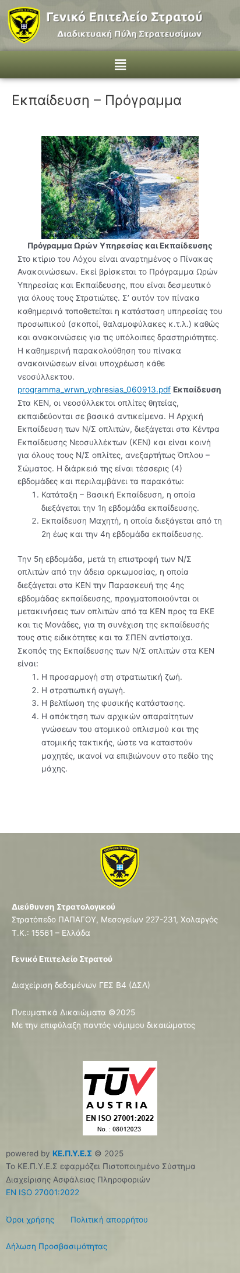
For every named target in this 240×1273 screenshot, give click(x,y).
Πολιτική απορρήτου (102, 1219)
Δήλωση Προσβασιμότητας (56, 1246)
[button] (120, 64)
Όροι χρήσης (30, 1219)
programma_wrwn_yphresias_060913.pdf (94, 389)
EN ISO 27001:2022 (42, 1192)
